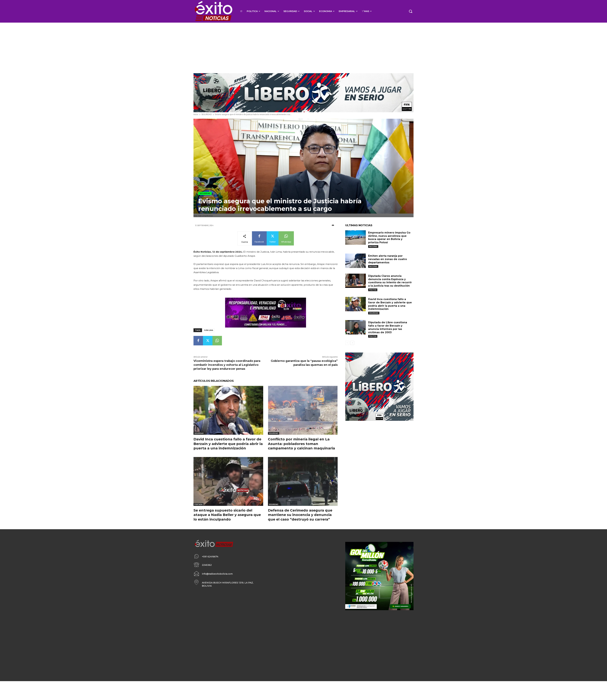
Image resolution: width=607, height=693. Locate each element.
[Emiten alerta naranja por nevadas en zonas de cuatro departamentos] (355, 261)
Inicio (195, 114)
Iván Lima (208, 330)
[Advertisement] (303, 46)
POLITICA (372, 290)
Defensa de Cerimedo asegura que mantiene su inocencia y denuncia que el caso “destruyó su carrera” (300, 514)
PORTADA (198, 504)
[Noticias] (213, 11)
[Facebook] (198, 340)
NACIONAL (373, 246)
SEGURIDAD (206, 114)
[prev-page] (347, 343)
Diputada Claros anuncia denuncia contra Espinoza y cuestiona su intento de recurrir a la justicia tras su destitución (390, 280)
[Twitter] (207, 340)
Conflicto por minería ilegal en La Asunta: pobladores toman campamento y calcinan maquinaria (301, 443)
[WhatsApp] (217, 340)
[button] (411, 11)
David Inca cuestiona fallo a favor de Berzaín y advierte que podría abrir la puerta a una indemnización (228, 443)
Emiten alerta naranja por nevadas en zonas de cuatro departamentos (387, 259)
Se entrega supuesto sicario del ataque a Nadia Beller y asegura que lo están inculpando (227, 514)
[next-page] (352, 343)
